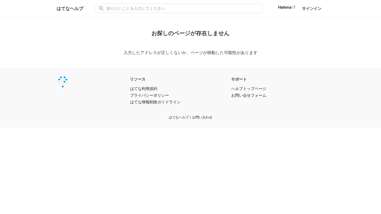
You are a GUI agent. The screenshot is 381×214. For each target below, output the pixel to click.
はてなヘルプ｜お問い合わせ (190, 117)
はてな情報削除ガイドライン (155, 101)
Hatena (284, 7)
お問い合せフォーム (248, 95)
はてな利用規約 (143, 88)
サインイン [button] (312, 8)
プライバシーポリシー (149, 95)
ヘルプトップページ (248, 88)
